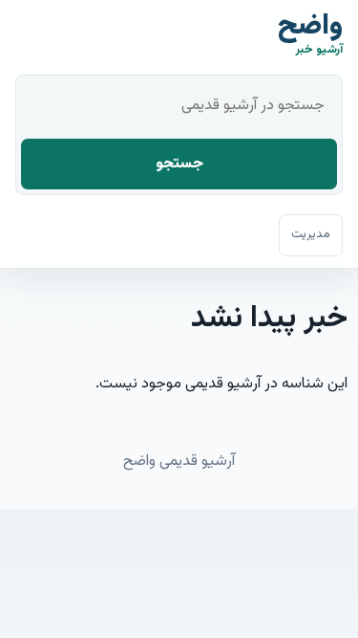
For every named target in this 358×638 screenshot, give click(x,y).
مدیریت (310, 234)
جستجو (179, 164)
